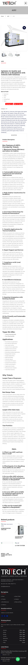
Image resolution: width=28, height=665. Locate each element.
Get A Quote (18, 104)
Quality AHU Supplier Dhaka (13, 130)
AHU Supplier (18, 111)
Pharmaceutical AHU (11, 129)
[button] (24, 27)
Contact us (4, 604)
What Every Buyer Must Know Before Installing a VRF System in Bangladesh (14, 651)
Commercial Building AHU (6, 120)
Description (14, 135)
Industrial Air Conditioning (19, 125)
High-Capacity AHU (16, 122)
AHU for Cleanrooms (10, 111)
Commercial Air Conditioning (20, 118)
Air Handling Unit (9, 115)
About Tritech (18, 596)
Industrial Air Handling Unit (7, 127)
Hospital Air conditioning (14, 123)
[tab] (14, 135)
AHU (8, 16)
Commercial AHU (10, 118)
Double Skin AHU (16, 120)
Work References (5, 602)
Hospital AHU (6, 123)
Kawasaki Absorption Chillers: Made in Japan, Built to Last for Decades (13, 658)
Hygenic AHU (4, 125)
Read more (7, 524)
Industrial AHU (10, 125)
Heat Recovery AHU (7, 122)
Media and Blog (18, 602)
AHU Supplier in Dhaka (12, 113)
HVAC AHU (23, 123)
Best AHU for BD (17, 115)
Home (2, 16)
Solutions (17, 599)
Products (4, 599)
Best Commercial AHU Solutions (9, 116)
